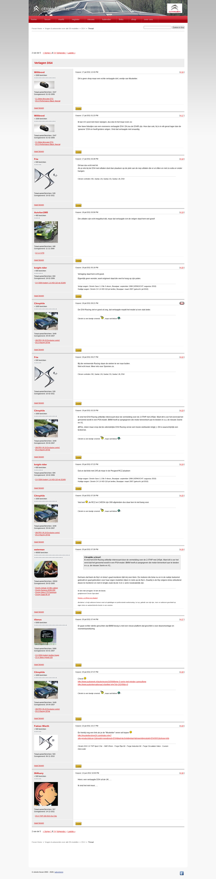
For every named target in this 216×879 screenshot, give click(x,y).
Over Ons (148, 19)
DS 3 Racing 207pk (42, 342)
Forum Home (37, 28)
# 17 (182, 115)
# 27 (182, 619)
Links (121, 19)
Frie (36, 159)
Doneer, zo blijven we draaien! (88, 598)
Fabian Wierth (41, 726)
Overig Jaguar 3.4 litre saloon (46, 588)
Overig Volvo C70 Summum (45, 592)
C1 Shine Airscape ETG (44, 99)
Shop (133, 19)
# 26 (182, 549)
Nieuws (90, 19)
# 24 (182, 464)
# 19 (182, 212)
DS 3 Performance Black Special (47, 101)
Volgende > (62, 53)
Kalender (106, 19)
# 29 (182, 726)
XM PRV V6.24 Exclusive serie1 (47, 340)
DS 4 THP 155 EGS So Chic (46, 816)
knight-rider (40, 267)
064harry (38, 773)
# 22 (182, 357)
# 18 (182, 159)
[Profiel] (78, 109)
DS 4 (83, 28)
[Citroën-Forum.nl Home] (51, 12)
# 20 (182, 267)
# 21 (182, 303)
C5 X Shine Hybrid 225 (44, 657)
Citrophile (39, 303)
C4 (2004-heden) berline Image (47, 655)
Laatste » (71, 53)
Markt (61, 19)
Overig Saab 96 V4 (42, 594)
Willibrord (39, 72)
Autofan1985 (41, 212)
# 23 (182, 410)
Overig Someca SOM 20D (45, 590)
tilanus (38, 619)
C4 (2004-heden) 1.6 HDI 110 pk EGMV (50, 283)
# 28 (182, 672)
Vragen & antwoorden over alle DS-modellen (62, 28)
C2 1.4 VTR (39, 253)
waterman (39, 549)
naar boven (39, 108)
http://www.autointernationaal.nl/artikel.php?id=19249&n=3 (103, 684)
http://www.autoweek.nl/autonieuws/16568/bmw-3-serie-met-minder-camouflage (112, 682)
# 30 (182, 773)
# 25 (182, 495)
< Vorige (46, 53)
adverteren (59, 872)
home (34, 19)
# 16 (182, 72)
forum (47, 19)
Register (76, 19)
